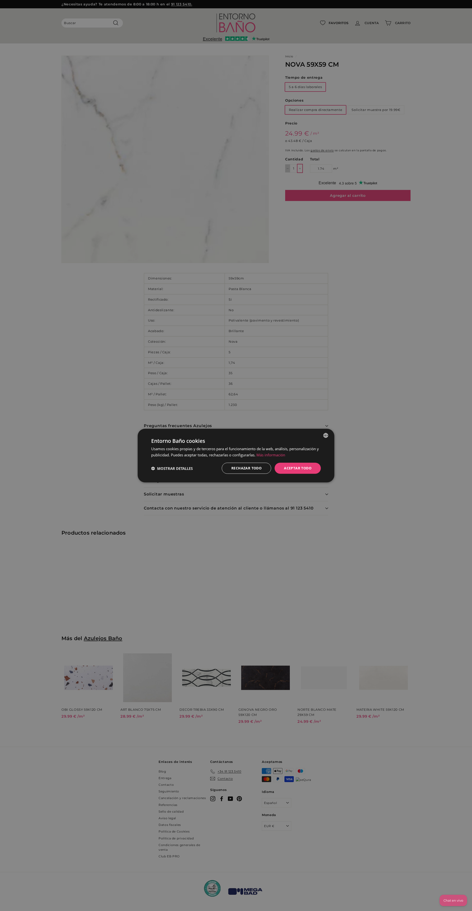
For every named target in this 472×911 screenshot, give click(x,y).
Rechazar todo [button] (246, 468)
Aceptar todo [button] (297, 468)
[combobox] (325, 435)
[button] (172, 468)
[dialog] (236, 455)
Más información (270, 454)
